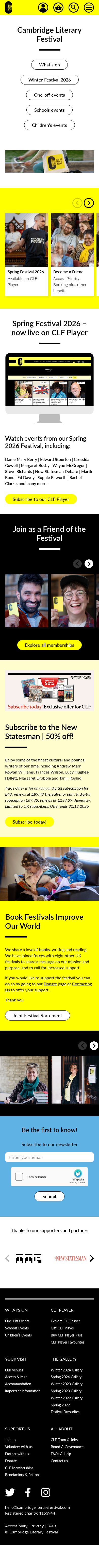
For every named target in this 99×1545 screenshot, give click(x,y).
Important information (22, 1390)
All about (61, 1429)
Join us (10, 1439)
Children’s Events (18, 1334)
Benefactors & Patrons (22, 1474)
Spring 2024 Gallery (66, 1376)
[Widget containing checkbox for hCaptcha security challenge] (49, 1176)
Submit (49, 1196)
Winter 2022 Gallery (66, 1397)
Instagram (46, 1492)
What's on (49, 64)
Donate (50, 984)
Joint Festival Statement (37, 1015)
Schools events (49, 110)
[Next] (89, 203)
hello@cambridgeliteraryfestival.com (37, 1507)
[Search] (74, 8)
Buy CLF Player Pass (66, 1334)
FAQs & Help (61, 1453)
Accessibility (16, 1526)
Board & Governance (67, 1446)
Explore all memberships (49, 645)
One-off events (49, 95)
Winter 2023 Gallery (66, 1383)
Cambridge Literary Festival (8, 7)
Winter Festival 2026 (49, 79)
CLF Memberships (19, 1467)
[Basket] (58, 8)
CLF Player (62, 1310)
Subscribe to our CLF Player (41, 499)
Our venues (14, 1369)
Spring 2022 (60, 1404)
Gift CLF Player (62, 1327)
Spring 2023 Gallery (66, 1390)
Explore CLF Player (65, 1320)
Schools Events (17, 1327)
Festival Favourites (65, 1411)
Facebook (28, 1492)
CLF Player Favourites (67, 1342)
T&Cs (51, 1526)
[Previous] (77, 203)
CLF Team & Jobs (64, 1439)
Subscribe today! (29, 822)
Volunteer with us (18, 1446)
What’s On (16, 1310)
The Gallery (64, 1359)
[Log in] (43, 8)
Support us (17, 1429)
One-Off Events (17, 1320)
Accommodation (18, 1383)
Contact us (59, 1460)
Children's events (49, 125)
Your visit (15, 1359)
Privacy (37, 1526)
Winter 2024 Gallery (66, 1369)
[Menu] (89, 8)
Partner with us (17, 1453)
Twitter (10, 1492)
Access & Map (16, 1376)
